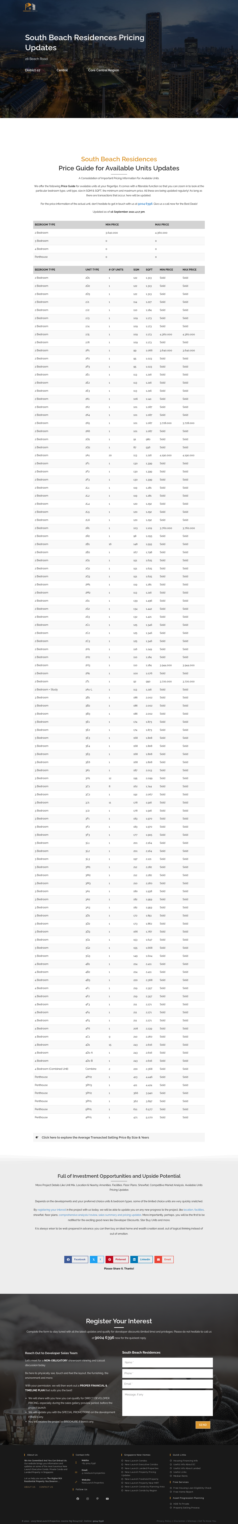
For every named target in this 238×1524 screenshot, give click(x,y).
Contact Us (46, 1487)
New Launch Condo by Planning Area (144, 1486)
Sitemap (191, 1521)
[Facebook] (77, 1498)
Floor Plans (140, 7)
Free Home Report (183, 1492)
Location (110, 7)
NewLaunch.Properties (93, 1483)
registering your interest (52, 1209)
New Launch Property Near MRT (142, 1483)
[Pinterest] (97, 1498)
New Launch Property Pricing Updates (138, 1474)
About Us (29, 1487)
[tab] (119, 1137)
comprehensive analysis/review (78, 1214)
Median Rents (180, 1476)
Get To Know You (207, 1521)
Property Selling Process (186, 1507)
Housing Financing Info (185, 1460)
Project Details (93, 7)
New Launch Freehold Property (142, 1479)
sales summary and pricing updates (119, 1214)
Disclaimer (179, 1521)
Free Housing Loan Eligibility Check (192, 1488)
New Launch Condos (136, 1460)
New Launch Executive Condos (141, 1464)
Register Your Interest (199, 7)
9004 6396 (145, 203)
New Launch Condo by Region (141, 1490)
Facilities (124, 7)
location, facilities (194, 1209)
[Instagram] (87, 1498)
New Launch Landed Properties (142, 1468)
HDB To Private (181, 1504)
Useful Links (180, 1472)
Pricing (155, 7)
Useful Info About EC (184, 1464)
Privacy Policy (164, 1521)
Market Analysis (173, 7)
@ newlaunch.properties (93, 1473)
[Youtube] (107, 1498)
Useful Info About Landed (187, 1468)
